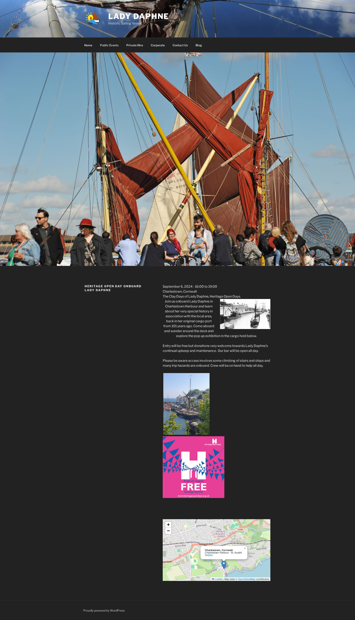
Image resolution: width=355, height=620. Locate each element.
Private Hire (134, 45)
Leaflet (218, 579)
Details (209, 555)
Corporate (158, 45)
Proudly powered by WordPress (104, 610)
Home (88, 45)
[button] (223, 565)
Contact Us (180, 45)
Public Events (109, 45)
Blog (199, 45)
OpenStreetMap (247, 579)
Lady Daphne (138, 16)
